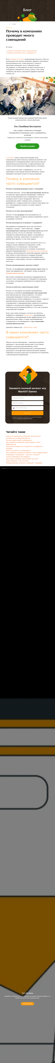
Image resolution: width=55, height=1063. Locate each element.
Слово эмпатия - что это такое (17, 461)
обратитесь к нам (30, 327)
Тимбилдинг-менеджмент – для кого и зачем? (22, 454)
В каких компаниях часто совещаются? (21, 53)
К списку (14, 24)
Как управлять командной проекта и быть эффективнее (26, 452)
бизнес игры (28, 315)
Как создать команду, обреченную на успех (22, 459)
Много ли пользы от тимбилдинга (18, 450)
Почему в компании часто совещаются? (22, 51)
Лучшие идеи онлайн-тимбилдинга (19, 440)
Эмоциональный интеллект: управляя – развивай (24, 463)
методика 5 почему (17, 59)
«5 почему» (10, 157)
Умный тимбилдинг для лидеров (18, 456)
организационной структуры (36, 251)
